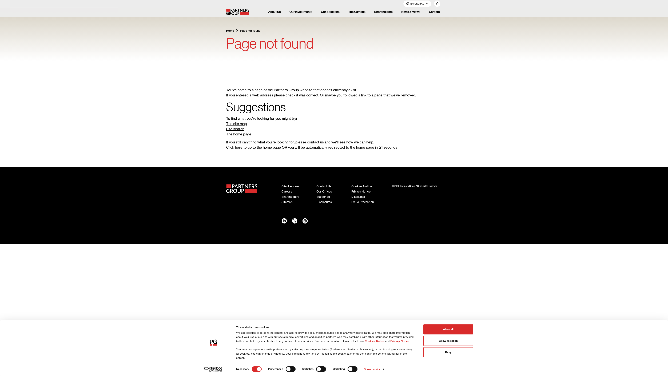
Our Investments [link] (300, 12)
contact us (315, 142)
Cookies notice (361, 186)
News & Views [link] (410, 12)
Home (230, 30)
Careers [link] (434, 12)
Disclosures (324, 202)
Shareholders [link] (383, 12)
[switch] (291, 369)
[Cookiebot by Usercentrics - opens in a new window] (213, 369)
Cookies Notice (374, 341)
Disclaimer (358, 196)
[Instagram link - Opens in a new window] (305, 221)
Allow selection (448, 340)
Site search (235, 129)
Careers (286, 191)
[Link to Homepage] (240, 12)
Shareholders (290, 196)
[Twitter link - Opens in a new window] (294, 221)
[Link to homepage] (241, 188)
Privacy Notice (399, 341)
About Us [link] (274, 12)
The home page (238, 134)
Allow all (448, 329)
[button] (437, 4)
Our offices (324, 191)
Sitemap (287, 202)
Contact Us (323, 186)
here (238, 147)
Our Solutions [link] (330, 12)
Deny (448, 352)
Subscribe (323, 196)
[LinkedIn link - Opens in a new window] (284, 221)
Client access (290, 186)
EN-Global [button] (417, 3)
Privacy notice (360, 191)
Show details (372, 369)
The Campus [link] (356, 12)
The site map (236, 124)
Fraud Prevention (362, 202)
